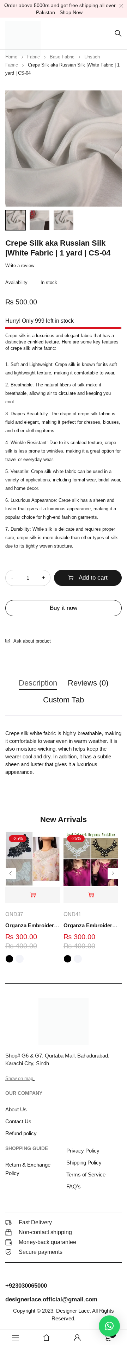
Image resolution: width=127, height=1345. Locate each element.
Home (11, 56)
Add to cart (93, 577)
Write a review (19, 265)
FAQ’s (73, 1186)
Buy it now (63, 608)
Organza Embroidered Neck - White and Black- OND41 (91, 925)
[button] (109, 1326)
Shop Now (71, 12)
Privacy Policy (82, 1151)
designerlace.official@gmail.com (51, 1299)
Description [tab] (38, 682)
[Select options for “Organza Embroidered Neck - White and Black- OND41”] (91, 895)
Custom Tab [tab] (63, 699)
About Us (16, 1109)
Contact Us (18, 1121)
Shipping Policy (84, 1163)
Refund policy (21, 1133)
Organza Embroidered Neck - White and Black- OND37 (32, 925)
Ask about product (32, 641)
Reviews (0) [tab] (88, 682)
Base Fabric (62, 56)
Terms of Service (85, 1174)
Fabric (33, 56)
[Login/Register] (77, 1338)
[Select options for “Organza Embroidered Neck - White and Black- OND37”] (32, 895)
